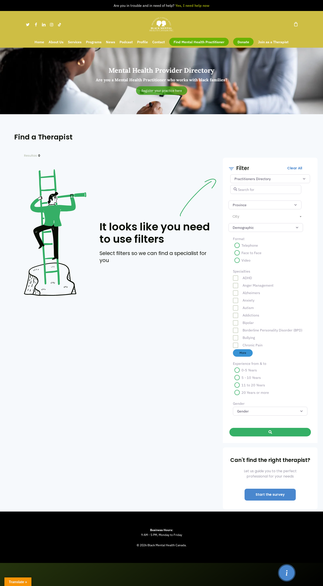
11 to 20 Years (253, 385)
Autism (248, 308)
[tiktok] (60, 24)
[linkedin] (44, 24)
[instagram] (52, 24)
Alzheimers (251, 293)
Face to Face (251, 253)
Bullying (249, 337)
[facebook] (36, 24)
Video (245, 260)
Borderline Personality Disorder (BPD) (272, 330)
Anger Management (258, 285)
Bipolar (248, 322)
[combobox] (266, 216)
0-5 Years (249, 370)
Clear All (294, 168)
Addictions (251, 315)
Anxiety (248, 300)
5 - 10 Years (251, 377)
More (243, 353)
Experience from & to (249, 363)
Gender (239, 403)
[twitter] (28, 24)
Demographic (239, 226)
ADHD (247, 278)
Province (240, 204)
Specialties (241, 271)
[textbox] (267, 216)
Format (239, 239)
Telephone (249, 245)
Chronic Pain (253, 345)
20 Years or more (255, 392)
